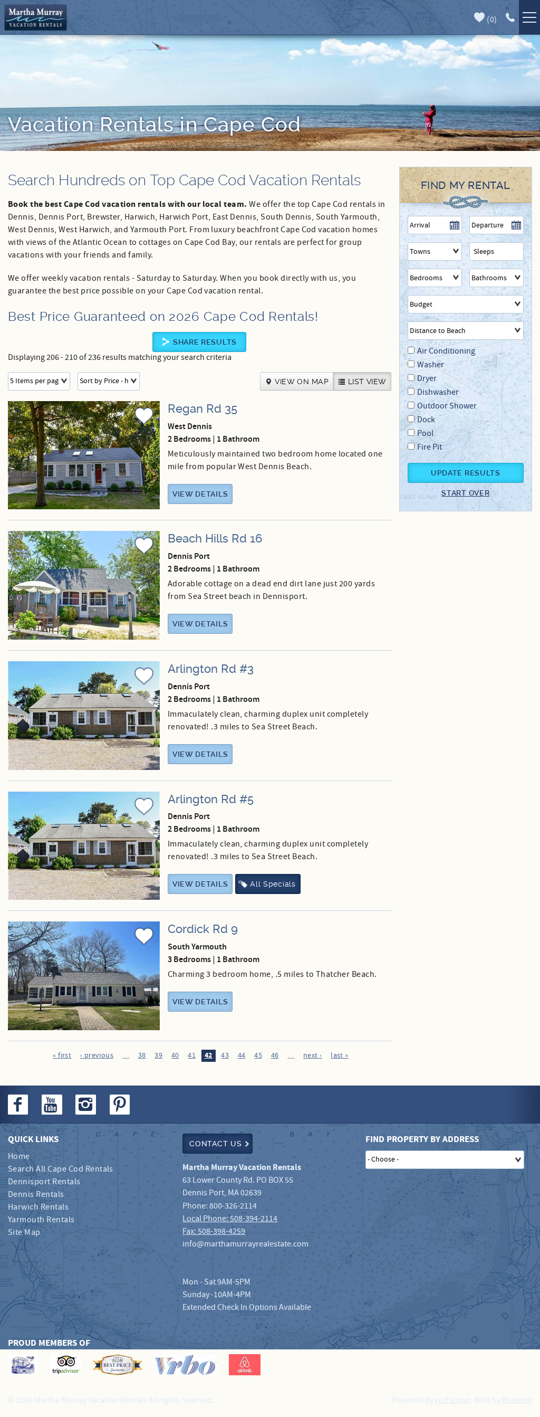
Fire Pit (429, 447)
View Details (200, 494)
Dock (426, 419)
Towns (420, 251)
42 (209, 1055)
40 (175, 1055)
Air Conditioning (446, 351)
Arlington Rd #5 (211, 799)
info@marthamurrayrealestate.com (245, 1244)
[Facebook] (19, 1105)
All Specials (272, 884)
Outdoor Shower (447, 406)
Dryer (427, 378)
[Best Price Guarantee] (117, 1364)
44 (242, 1055)
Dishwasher (438, 392)
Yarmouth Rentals (41, 1219)
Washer (430, 364)
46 (275, 1055)
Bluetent (517, 1400)
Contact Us (215, 1143)
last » (340, 1055)
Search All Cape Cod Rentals (60, 1169)
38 (142, 1055)
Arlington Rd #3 (211, 669)
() (491, 19)
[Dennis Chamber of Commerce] (23, 1364)
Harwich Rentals (38, 1207)
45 (258, 1055)
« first (62, 1055)
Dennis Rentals (36, 1194)
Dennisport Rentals (44, 1181)
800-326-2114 (233, 1206)
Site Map (24, 1232)
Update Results (465, 473)
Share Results (205, 342)
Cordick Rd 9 (203, 929)
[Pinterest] (121, 1105)
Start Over (465, 493)
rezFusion (452, 1400)
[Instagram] (86, 1105)
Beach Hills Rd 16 (215, 538)
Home (19, 1156)
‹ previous (96, 1055)
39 (158, 1055)
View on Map (302, 381)
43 (225, 1055)
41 (192, 1055)
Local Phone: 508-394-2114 (229, 1218)
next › (312, 1055)
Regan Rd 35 (202, 408)
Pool (425, 433)
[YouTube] (53, 1105)
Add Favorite (144, 425)
